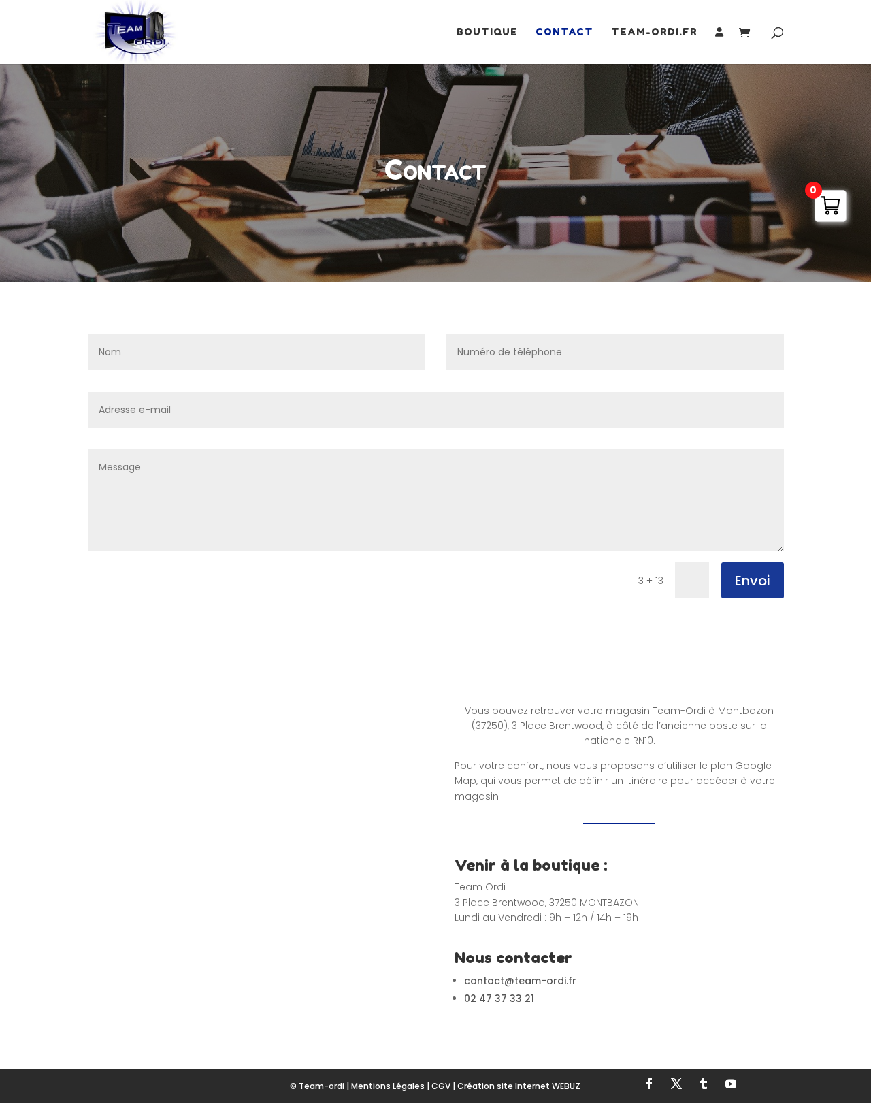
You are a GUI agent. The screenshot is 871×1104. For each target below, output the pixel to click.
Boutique (487, 32)
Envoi (752, 580)
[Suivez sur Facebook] (649, 1083)
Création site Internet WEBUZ (518, 1086)
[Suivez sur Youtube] (731, 1083)
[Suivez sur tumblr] (703, 1083)
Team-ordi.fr (654, 32)
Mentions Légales (388, 1086)
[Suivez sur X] (676, 1083)
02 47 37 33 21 (499, 998)
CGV (440, 1086)
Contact (564, 32)
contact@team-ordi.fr (520, 981)
